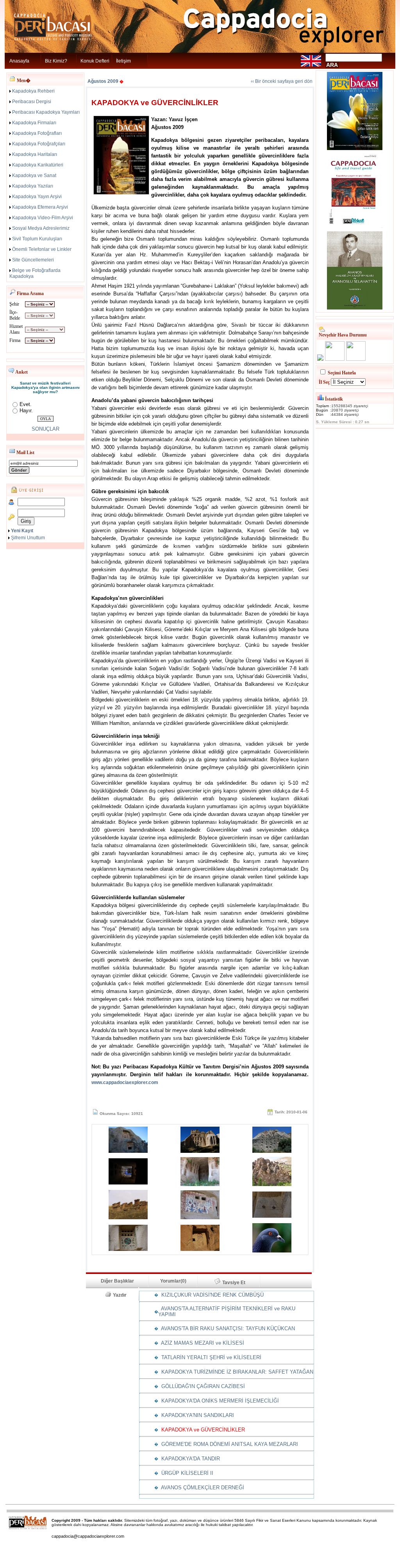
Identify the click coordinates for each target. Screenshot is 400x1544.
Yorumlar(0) (173, 1281)
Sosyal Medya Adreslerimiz (41, 228)
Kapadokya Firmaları (34, 122)
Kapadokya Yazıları (32, 186)
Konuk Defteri (94, 61)
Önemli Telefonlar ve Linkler (41, 249)
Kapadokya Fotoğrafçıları (38, 144)
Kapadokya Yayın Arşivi (37, 196)
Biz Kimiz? (56, 61)
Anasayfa (19, 61)
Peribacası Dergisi (31, 101)
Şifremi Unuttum (28, 537)
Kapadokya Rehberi (33, 91)
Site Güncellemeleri (33, 260)
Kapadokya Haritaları (34, 154)
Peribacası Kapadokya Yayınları (46, 112)
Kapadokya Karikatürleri (37, 165)
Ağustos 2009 (103, 81)
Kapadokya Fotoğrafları (37, 133)
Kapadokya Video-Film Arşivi (42, 217)
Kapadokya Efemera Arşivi (40, 207)
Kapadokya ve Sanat (34, 175)
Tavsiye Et (237, 1282)
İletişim (123, 61)
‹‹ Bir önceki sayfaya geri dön (281, 81)
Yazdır (122, 1295)
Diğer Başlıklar (117, 1281)
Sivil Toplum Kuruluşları (37, 239)
